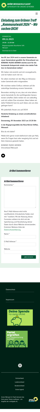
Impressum (10, 299)
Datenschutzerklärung (12, 230)
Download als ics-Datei (9, 51)
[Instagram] (20, 365)
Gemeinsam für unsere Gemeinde (20, 7)
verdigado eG (13, 401)
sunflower (16, 399)
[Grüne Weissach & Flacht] (4, 5)
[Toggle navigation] (36, 13)
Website (7, 249)
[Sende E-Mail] (3, 156)
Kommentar (9, 185)
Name (7, 234)
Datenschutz (10, 289)
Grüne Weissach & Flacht (19, 4)
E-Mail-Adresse (10, 241)
